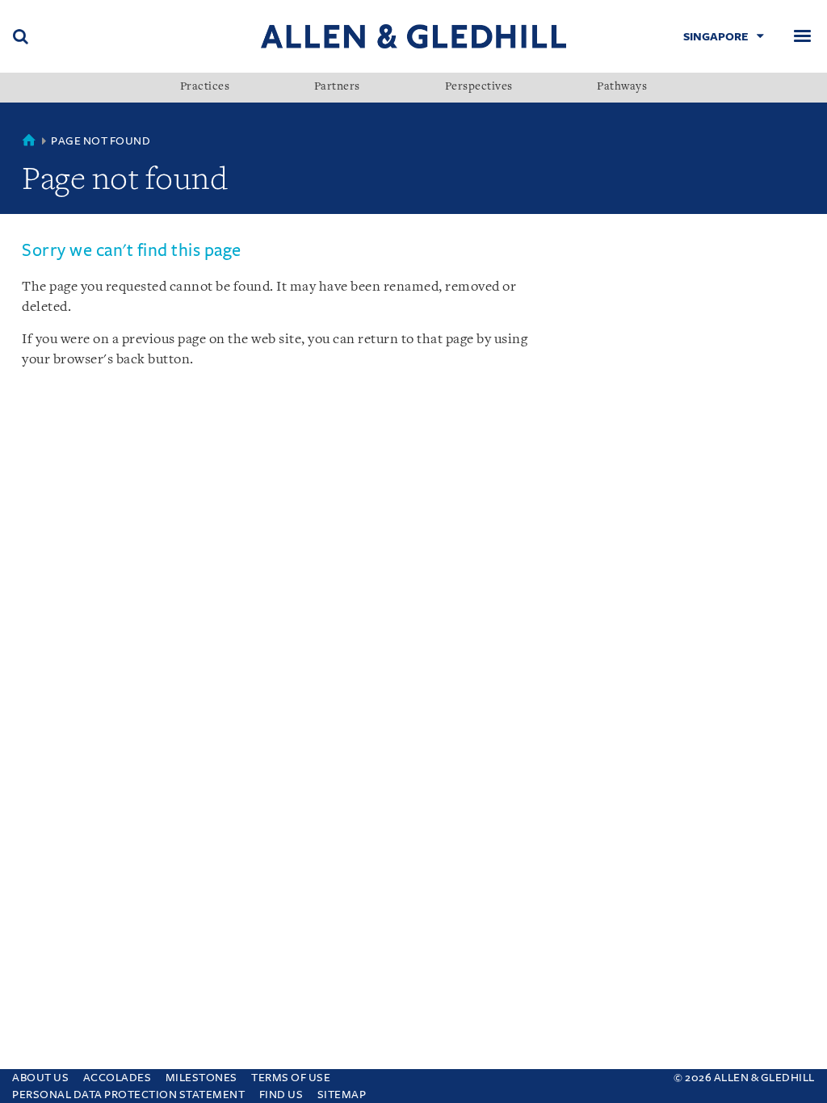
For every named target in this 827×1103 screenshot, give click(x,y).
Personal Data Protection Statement (128, 1094)
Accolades (117, 1078)
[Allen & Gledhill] (413, 36)
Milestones (201, 1078)
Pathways (622, 87)
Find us (281, 1094)
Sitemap (342, 1094)
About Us (40, 1078)
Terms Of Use (290, 1078)
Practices (205, 87)
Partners (337, 87)
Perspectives (479, 87)
